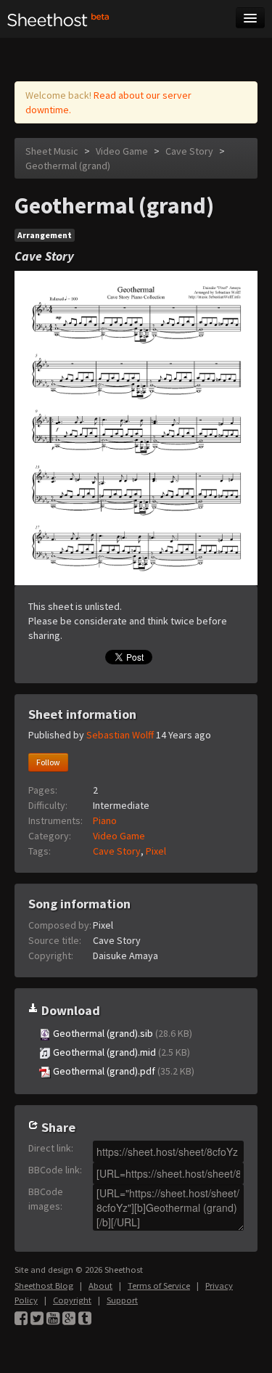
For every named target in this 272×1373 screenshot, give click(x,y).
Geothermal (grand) (67, 165)
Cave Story (189, 151)
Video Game (122, 151)
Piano (105, 820)
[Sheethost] (58, 19)
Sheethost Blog (44, 1285)
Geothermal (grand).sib (121, 1033)
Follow (48, 762)
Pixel (156, 850)
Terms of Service (159, 1285)
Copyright (72, 1300)
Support (122, 1300)
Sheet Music (51, 151)
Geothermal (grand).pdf (122, 1070)
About (100, 1285)
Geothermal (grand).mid (120, 1052)
